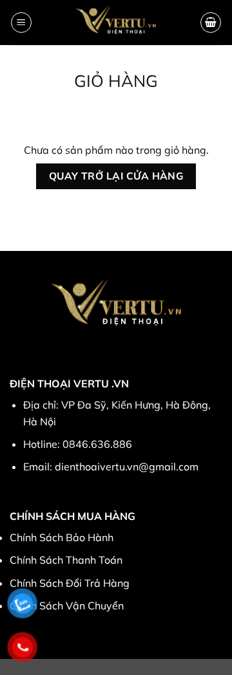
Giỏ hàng (116, 81)
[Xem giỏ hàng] (210, 22)
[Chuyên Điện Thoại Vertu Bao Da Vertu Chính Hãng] (116, 22)
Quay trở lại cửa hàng (116, 175)
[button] (21, 22)
